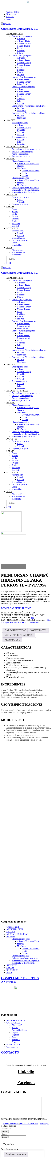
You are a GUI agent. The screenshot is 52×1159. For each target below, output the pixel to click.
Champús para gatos (20, 956)
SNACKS (10, 932)
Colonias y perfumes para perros (25, 958)
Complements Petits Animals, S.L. (19, 28)
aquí (32, 617)
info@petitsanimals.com (12, 7)
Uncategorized (12, 927)
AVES (9, 972)
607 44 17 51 (21, 2)
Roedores (16, 1039)
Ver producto (9, 797)
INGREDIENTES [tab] (38, 630)
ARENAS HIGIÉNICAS (17, 934)
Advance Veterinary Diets (28, 941)
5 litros (25, 953)
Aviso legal (44, 1123)
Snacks (15, 1027)
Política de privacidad (29, 1123)
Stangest (20, 944)
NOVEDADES (13, 1044)
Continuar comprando (16, 1154)
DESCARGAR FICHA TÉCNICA (16, 608)
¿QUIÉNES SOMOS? (16, 1020)
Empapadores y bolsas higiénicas (25, 960)
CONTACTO (12, 1047)
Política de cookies (11, 1123)
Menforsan (34, 622)
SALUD (10, 968)
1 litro (47, 620)
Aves (14, 1042)
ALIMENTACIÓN (14, 929)
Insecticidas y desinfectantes (23, 963)
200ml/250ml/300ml (30, 948)
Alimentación (17, 1025)
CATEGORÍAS (13, 1023)
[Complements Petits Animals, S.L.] (6, 23)
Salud (14, 1037)
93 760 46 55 (7, 2)
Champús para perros (10, 622)
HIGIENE (24, 622)
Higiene (15, 1032)
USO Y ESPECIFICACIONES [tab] (19, 635)
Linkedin (26, 1071)
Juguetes (15, 1035)
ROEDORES (12, 970)
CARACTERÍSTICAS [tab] (15, 630)
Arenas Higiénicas (19, 1030)
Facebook (26, 1082)
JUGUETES (11, 965)
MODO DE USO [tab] (12, 640)
